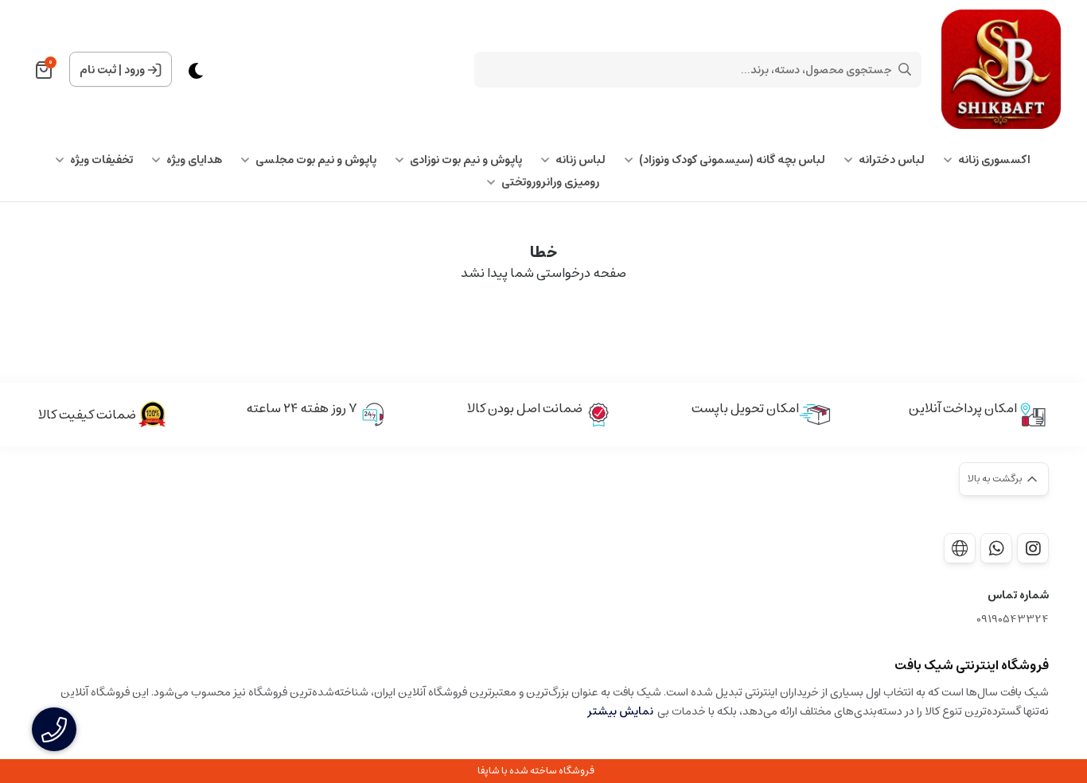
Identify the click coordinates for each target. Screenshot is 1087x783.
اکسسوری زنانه (994, 159)
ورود (134, 70)
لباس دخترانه (892, 159)
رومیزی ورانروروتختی (550, 182)
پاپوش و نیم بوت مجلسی (315, 159)
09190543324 (1012, 619)
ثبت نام (98, 70)
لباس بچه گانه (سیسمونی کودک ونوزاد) (732, 159)
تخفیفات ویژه (101, 159)
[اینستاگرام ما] (1033, 548)
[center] (905, 69)
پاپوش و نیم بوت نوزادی (466, 159)
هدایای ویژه (194, 159)
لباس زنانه (580, 159)
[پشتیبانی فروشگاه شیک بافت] (996, 548)
